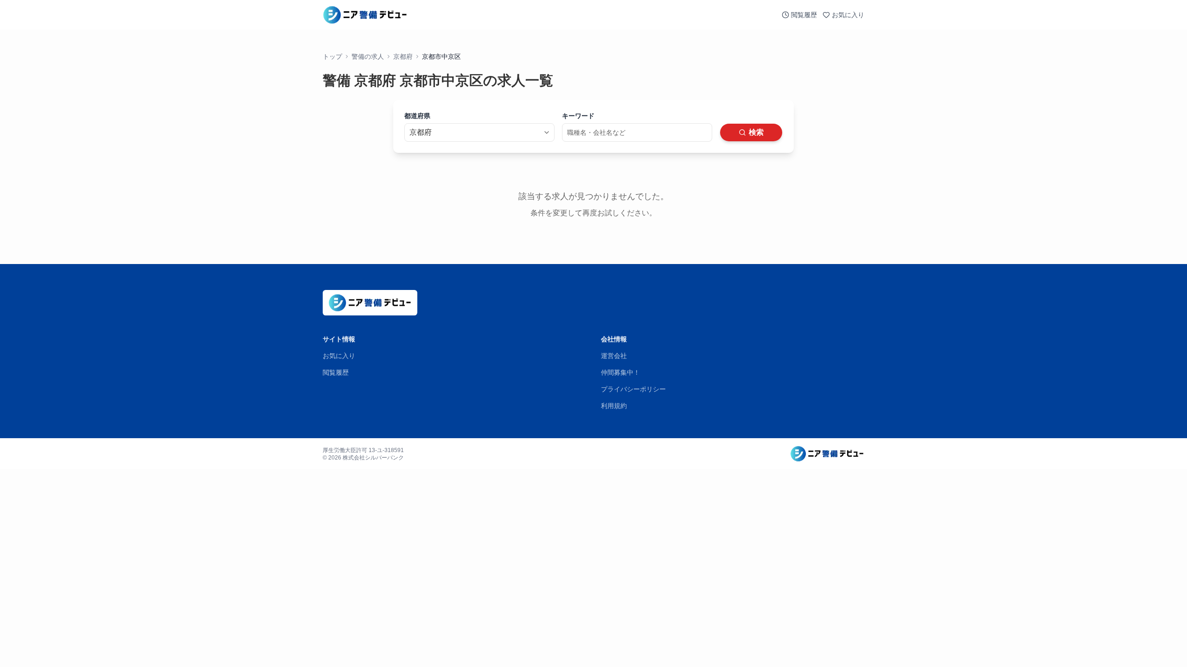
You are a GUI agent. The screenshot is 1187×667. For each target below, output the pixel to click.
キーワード (578, 116)
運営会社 (614, 355)
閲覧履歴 (804, 15)
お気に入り (848, 15)
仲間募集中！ (620, 372)
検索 (756, 132)
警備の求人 (367, 56)
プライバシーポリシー (633, 389)
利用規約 (614, 405)
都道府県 (417, 116)
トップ (332, 56)
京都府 (403, 56)
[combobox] (479, 132)
